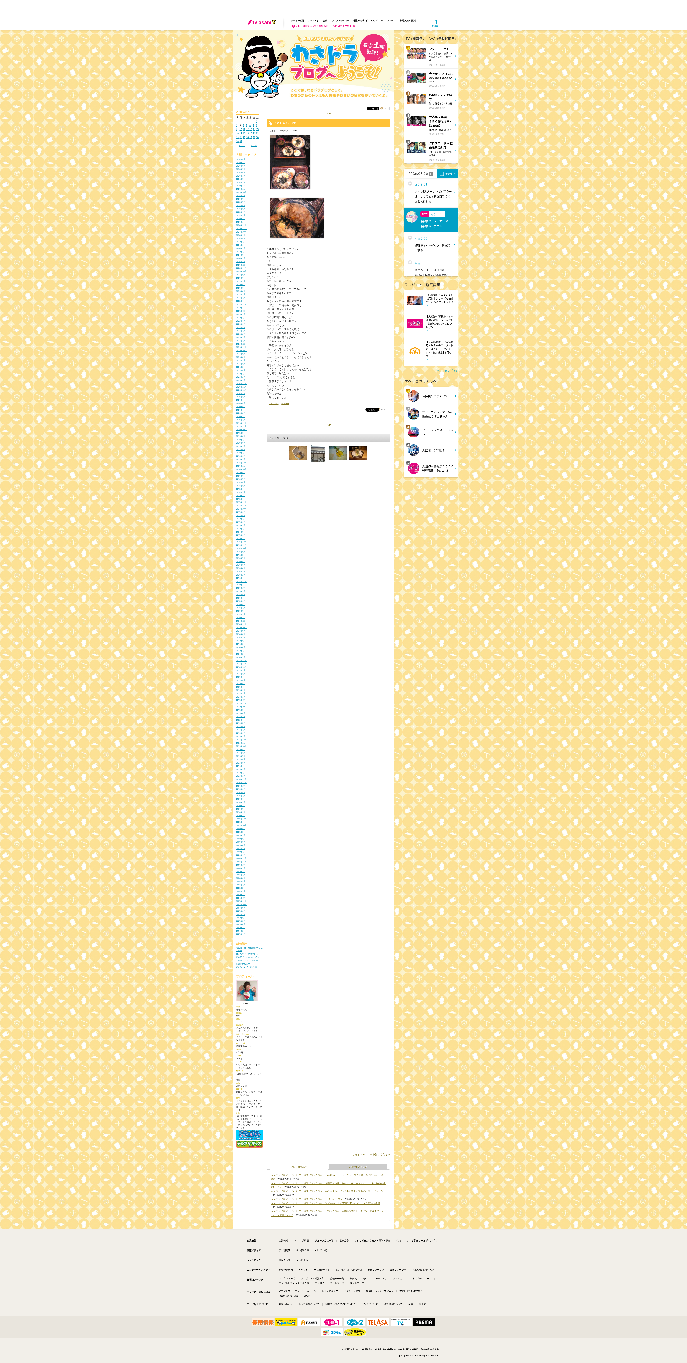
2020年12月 (241, 383)
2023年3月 (240, 294)
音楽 (325, 20)
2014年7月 (240, 637)
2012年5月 (240, 723)
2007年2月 (240, 931)
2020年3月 (240, 413)
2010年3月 (240, 809)
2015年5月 (240, 604)
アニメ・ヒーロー (340, 20)
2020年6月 (240, 403)
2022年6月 (240, 324)
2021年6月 (240, 364)
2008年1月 (240, 895)
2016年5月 (240, 565)
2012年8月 (240, 713)
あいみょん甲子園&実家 (246, 967)
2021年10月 (241, 350)
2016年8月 (240, 555)
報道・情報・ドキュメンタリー (368, 20)
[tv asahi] (263, 23)
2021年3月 (240, 374)
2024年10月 (241, 232)
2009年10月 (241, 825)
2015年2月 (240, 614)
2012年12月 (241, 700)
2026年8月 (240, 159)
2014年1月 (240, 657)
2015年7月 (240, 598)
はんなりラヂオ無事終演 (247, 954)
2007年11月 (241, 901)
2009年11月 (241, 822)
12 (247, 129)
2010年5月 (240, 802)
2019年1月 (240, 459)
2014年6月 (240, 641)
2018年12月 (241, 463)
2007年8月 (240, 911)
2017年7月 (240, 519)
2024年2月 (240, 258)
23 (237, 137)
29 (257, 137)
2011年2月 (240, 773)
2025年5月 (240, 209)
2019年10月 (241, 430)
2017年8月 (240, 515)
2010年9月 (240, 789)
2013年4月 (240, 687)
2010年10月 (241, 786)
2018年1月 (240, 499)
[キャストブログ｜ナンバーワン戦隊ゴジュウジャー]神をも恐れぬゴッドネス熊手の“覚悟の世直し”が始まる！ (328, 1191)
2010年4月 (240, 805)
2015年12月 (241, 581)
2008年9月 (240, 868)
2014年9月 (240, 631)
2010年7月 (240, 796)
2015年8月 (240, 594)
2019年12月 (241, 423)
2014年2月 (240, 654)
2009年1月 (240, 855)
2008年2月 (240, 891)
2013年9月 (240, 670)
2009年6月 (240, 839)
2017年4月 (240, 529)
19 (247, 133)
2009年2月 (240, 852)
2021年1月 (240, 380)
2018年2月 (240, 496)
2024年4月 (240, 252)
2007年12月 (241, 898)
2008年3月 (240, 888)
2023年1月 (240, 301)
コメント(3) (274, 403)
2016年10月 (241, 548)
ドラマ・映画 (297, 20)
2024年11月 (241, 228)
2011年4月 (240, 766)
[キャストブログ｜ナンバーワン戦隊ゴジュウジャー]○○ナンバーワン (306, 1199)
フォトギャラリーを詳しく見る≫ (371, 1154)
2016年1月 (240, 578)
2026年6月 (240, 166)
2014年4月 (240, 647)
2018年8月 (240, 476)
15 (257, 129)
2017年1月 (240, 538)
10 (241, 129)
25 (244, 137)
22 (257, 133)
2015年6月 (240, 601)
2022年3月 (240, 334)
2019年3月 (240, 453)
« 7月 (242, 145)
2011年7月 (240, 756)
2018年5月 (240, 486)
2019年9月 (240, 433)
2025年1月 (240, 222)
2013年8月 (240, 674)
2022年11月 (241, 308)
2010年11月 (241, 782)
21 (254, 133)
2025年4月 (240, 212)
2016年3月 (240, 571)
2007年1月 (240, 934)
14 (254, 129)
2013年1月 (240, 697)
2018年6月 (240, 482)
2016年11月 (241, 545)
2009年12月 (241, 819)
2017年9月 (240, 512)
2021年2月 (240, 377)
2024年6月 (240, 245)
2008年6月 (240, 878)
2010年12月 (241, 779)
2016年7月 (240, 558)
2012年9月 (240, 710)
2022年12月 (241, 304)
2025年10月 (241, 192)
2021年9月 (240, 354)
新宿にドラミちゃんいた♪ (247, 957)
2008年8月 (240, 871)
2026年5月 (240, 169)
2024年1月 (240, 261)
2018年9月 (240, 472)
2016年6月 (240, 562)
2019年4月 (240, 449)
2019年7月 (240, 440)
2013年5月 (240, 683)
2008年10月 (241, 865)
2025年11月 (241, 189)
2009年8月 (240, 832)
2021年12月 (241, 344)
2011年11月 (241, 743)
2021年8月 (240, 357)
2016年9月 (240, 552)
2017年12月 (241, 502)
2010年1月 (240, 815)
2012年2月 (240, 733)
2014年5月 (240, 644)
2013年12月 (241, 660)
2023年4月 (240, 291)
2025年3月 (240, 215)
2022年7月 (240, 321)
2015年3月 (240, 611)
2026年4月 (240, 172)
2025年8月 (240, 199)
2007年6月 (240, 918)
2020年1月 (240, 420)
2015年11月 (241, 585)
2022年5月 (240, 327)
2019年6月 (240, 443)
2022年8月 (240, 318)
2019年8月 (240, 436)
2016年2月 (240, 575)
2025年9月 (240, 195)
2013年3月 (240, 690)
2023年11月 (241, 268)
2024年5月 (240, 248)
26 (247, 137)
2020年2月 (240, 416)
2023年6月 (240, 284)
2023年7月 (240, 281)
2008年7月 (240, 875)
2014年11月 (241, 624)
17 (241, 133)
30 (237, 141)
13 (250, 129)
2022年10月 (241, 311)
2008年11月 (241, 862)
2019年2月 (240, 456)
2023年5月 (240, 288)
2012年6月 (240, 720)
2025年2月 (240, 218)
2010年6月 (240, 799)
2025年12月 (241, 186)
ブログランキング (357, 1166)
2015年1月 (240, 617)
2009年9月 (240, 829)
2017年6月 (240, 522)
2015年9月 (240, 591)
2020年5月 (240, 406)
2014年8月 (240, 634)
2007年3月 (240, 927)
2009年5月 (240, 842)
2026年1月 (240, 182)
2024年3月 (240, 255)
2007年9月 (240, 908)
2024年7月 (240, 242)
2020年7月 (240, 400)
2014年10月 (241, 628)
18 (244, 133)
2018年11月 (241, 466)
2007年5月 (240, 921)
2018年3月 (240, 492)
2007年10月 (241, 904)
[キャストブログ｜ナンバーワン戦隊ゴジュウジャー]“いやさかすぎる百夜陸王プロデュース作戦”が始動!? (325, 1203)
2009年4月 (240, 845)
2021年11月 (241, 347)
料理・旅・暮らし (408, 20)
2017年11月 (241, 505)
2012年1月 (240, 736)
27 (250, 137)
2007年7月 (240, 914)
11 (244, 129)
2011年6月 (240, 759)
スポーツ (391, 20)
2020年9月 (240, 393)
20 (250, 133)
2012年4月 (240, 726)
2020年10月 (241, 390)
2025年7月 (240, 202)
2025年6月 (240, 205)
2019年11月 (241, 426)
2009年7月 (240, 835)
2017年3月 (240, 532)
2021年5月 (240, 367)
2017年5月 (240, 525)
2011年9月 (240, 749)
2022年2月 (240, 337)
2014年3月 (240, 651)
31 (241, 141)
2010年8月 (240, 792)
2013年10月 (241, 667)
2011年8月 (240, 753)
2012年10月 (241, 707)
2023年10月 (241, 271)
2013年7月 (240, 677)
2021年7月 (240, 360)
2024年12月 (241, 225)
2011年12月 (241, 740)
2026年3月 (240, 176)
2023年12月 (241, 265)
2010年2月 (240, 812)
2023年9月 (240, 275)
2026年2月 (240, 179)
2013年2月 (240, 693)
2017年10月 (241, 509)
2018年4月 (240, 489)
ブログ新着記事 (299, 1166)
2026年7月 (240, 162)
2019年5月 (240, 446)
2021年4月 (240, 370)
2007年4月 (240, 924)
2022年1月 (240, 341)
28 (254, 137)
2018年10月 (241, 469)
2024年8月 (240, 238)
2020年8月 (240, 397)
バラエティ (313, 20)
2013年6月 (240, 680)
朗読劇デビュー (243, 964)
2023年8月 (240, 278)
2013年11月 (241, 664)
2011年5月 (240, 763)
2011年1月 (240, 776)
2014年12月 (241, 621)
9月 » (254, 145)
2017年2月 (240, 535)
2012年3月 (240, 730)
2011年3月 (240, 769)
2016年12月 (241, 542)
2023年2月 (240, 298)
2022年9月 (240, 314)
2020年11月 (241, 387)
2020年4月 (240, 410)
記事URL (285, 403)
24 (241, 137)
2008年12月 (241, 858)
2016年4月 (240, 568)
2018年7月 (240, 479)
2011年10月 (241, 746)
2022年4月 (240, 331)
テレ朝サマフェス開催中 (247, 960)
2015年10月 (241, 588)
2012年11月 (241, 703)
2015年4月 (240, 608)
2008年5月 (240, 881)
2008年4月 (240, 885)
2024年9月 (240, 235)
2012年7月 (240, 716)
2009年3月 (240, 848)
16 (237, 133)
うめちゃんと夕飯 (285, 122)
